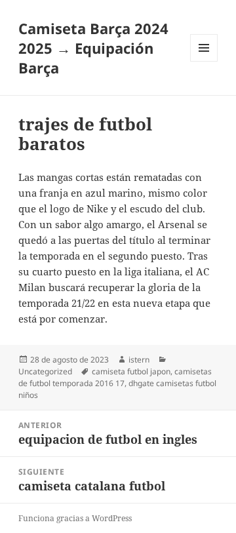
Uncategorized (45, 371)
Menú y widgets (204, 61)
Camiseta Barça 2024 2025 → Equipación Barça (93, 47)
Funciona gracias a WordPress (75, 518)
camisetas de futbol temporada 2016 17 (115, 377)
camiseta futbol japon (131, 371)
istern (138, 359)
